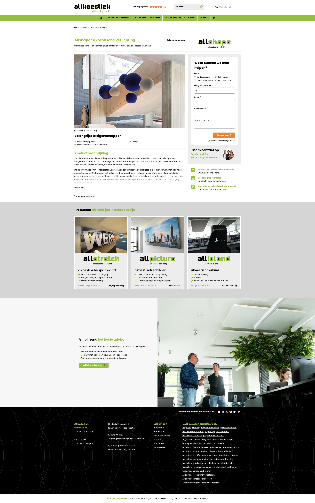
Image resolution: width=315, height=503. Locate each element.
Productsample (224, 80)
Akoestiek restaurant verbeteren (198, 474)
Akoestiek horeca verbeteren (196, 471)
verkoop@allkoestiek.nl (206, 157)
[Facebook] (219, 411)
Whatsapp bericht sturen (123, 445)
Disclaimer (136, 498)
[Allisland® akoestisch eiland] (214, 260)
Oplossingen (160, 447)
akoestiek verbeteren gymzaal (224, 447)
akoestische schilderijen (220, 451)
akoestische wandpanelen (195, 451)
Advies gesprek (203, 77)
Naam (197, 97)
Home (76, 27)
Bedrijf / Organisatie (202, 85)
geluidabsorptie (209, 455)
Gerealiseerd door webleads (196, 498)
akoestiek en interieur (228, 455)
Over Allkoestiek (173, 17)
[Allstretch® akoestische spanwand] (101, 260)
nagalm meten (209, 439)
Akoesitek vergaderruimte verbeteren (201, 482)
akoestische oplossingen (194, 435)
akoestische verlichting (98, 27)
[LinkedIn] (222, 411)
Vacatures (159, 443)
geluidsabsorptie (228, 427)
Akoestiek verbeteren (117, 17)
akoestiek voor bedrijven (222, 459)
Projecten (155, 17)
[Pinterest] (238, 411)
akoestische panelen (214, 443)
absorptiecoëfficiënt (192, 443)
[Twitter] (234, 411)
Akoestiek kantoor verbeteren (197, 478)
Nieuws (192, 17)
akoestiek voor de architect (195, 459)
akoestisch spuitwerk (192, 463)
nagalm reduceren (210, 427)
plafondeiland (222, 431)
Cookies (156, 498)
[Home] (101, 18)
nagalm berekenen (191, 439)
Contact (204, 17)
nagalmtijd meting (191, 427)
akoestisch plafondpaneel (195, 447)
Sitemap (179, 498)
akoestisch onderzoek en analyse (198, 467)
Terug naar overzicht (84, 196)
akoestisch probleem (226, 467)
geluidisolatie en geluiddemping (219, 463)
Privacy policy (167, 498)
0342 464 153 (201, 154)
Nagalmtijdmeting (205, 80)
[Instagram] (226, 411)
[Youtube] (230, 411)
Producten (140, 17)
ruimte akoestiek (215, 435)
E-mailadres (200, 108)
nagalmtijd (210, 431)
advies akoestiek (226, 439)
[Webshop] (214, 18)
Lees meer (79, 187)
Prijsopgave (223, 77)
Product (84, 27)
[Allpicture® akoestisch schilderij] (157, 260)
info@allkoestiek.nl (120, 424)
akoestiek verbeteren (193, 431)
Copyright (146, 498)
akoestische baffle (191, 455)
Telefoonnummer (202, 120)
